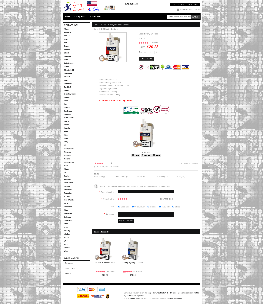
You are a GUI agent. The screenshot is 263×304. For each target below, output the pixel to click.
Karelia (67, 128)
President (68, 190)
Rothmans (68, 214)
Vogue (66, 237)
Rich (66, 203)
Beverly (67, 49)
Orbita (66, 176)
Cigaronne (68, 73)
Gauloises (68, 111)
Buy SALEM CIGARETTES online (165, 293)
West (66, 241)
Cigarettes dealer (184, 293)
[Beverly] (146, 156)
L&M (66, 138)
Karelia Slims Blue (136, 298)
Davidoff (67, 87)
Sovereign (68, 220)
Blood (66, 53)
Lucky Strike (69, 149)
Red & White (69, 200)
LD (65, 145)
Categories (80, 16)
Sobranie (67, 217)
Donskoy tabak (70, 94)
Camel (66, 67)
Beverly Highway (175, 298)
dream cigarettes (138, 296)
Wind (66, 244)
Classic (67, 77)
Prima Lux (68, 193)
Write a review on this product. (189, 163)
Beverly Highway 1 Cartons (132, 263)
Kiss (66, 135)
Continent (68, 84)
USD (136, 4)
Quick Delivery (140, 207)
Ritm (66, 210)
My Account (193, 4)
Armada (67, 36)
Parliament (68, 183)
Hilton (66, 125)
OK (65, 173)
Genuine (153, 207)
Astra (66, 39)
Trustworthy (166, 207)
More (66, 166)
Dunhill (66, 97)
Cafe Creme (69, 63)
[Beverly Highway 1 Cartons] (135, 156)
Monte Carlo (69, 162)
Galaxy (67, 108)
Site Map (68, 273)
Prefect (67, 186)
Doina (66, 90)
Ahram (66, 29)
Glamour (67, 114)
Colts (66, 80)
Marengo (67, 152)
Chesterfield (69, 70)
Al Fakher (68, 32)
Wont (66, 251)
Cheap (177, 207)
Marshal (67, 159)
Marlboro (67, 155)
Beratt (66, 46)
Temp (66, 227)
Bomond (67, 56)
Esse (66, 101)
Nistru (66, 169)
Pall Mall (67, 179)
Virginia (67, 234)
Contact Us (95, 16)
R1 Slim (67, 196)
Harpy (66, 121)
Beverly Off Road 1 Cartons (105, 263)
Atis (65, 43)
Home (67, 16)
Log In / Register (179, 4)
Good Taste (125, 207)
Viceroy (67, 231)
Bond (66, 60)
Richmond (68, 207)
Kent (66, 132)
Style (66, 224)
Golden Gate (69, 118)
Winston (67, 248)
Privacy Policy (70, 268)
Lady (66, 142)
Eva (65, 104)
